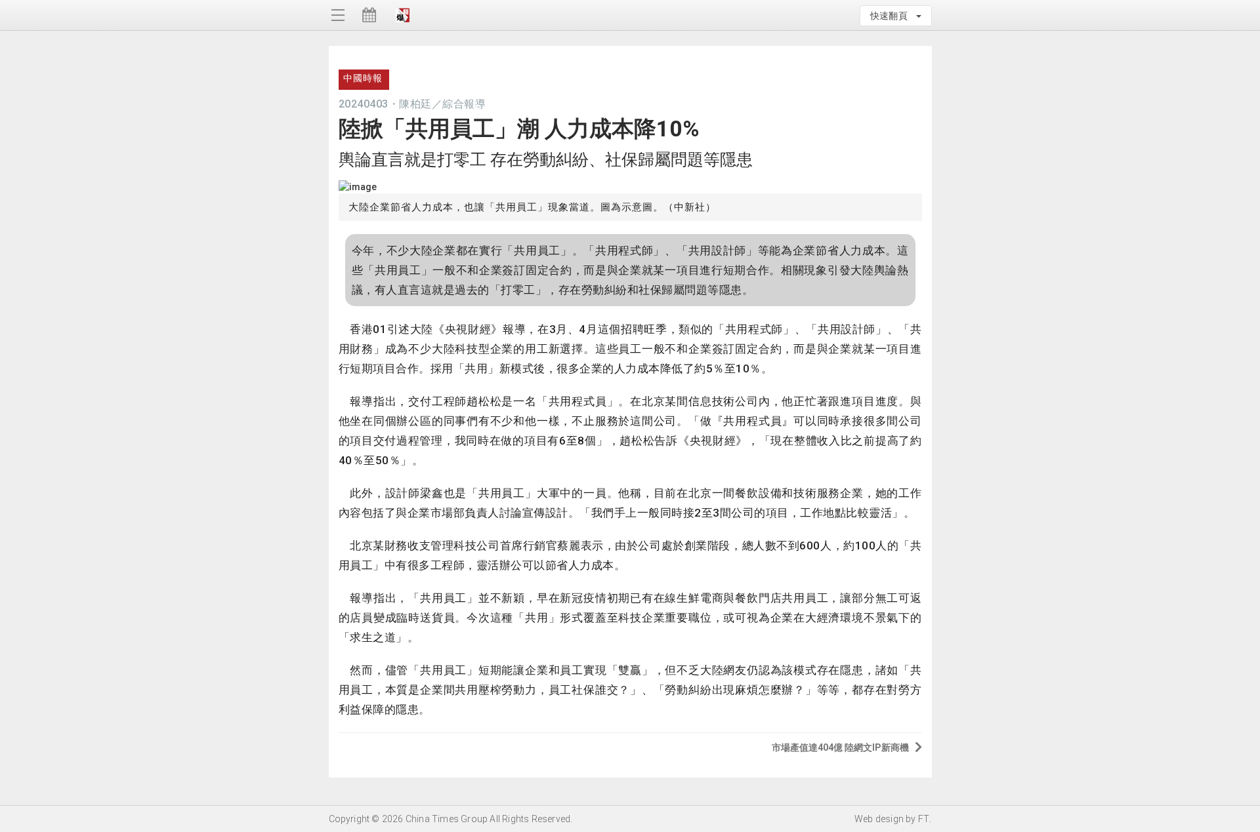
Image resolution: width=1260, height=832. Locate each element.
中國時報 (363, 78)
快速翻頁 (892, 15)
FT (923, 819)
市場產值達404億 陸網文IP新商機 (840, 747)
